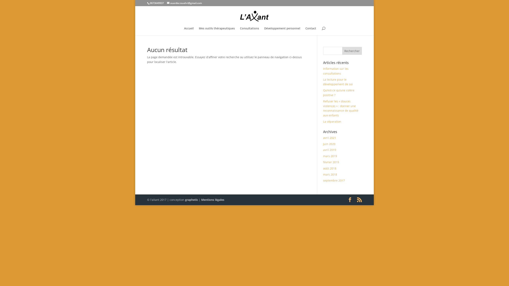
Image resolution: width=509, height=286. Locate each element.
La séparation (332, 121)
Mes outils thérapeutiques (217, 28)
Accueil (189, 28)
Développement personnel (282, 28)
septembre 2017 (334, 180)
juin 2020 (329, 144)
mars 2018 (330, 174)
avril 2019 (329, 150)
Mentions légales (212, 200)
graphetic (191, 200)
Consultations (249, 28)
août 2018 (329, 168)
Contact (310, 28)
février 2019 (331, 162)
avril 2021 (329, 138)
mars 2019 (330, 156)
